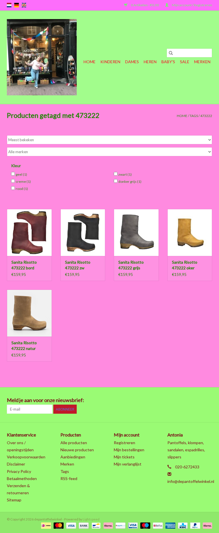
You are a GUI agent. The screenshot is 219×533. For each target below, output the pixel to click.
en (24, 5)
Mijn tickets (124, 456)
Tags (194, 116)
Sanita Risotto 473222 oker (184, 265)
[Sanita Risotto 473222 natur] (29, 313)
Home (90, 61)
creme (23, 181)
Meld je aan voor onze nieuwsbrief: (45, 400)
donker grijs (129, 181)
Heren (150, 61)
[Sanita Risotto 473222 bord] (29, 232)
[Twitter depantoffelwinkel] (157, 400)
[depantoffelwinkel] (42, 57)
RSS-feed (68, 478)
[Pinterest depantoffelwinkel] (177, 400)
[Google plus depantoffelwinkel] (167, 400)
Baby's (168, 61)
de (16, 5)
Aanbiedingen (72, 456)
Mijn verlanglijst (127, 464)
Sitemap (14, 499)
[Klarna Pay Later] (206, 525)
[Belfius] (157, 525)
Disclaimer (16, 464)
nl (9, 5)
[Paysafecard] (119, 525)
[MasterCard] (58, 525)
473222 (206, 116)
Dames (132, 61)
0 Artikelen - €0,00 (144, 5)
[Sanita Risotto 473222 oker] (189, 232)
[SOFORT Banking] (107, 525)
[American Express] (169, 525)
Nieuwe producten (77, 449)
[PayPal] (194, 525)
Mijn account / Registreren (191, 5)
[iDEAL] (45, 525)
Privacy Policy (19, 471)
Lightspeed (91, 519)
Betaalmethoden (22, 478)
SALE (184, 61)
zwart (125, 174)
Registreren (124, 442)
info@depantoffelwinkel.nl (190, 481)
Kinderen (110, 61)
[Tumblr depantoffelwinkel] (197, 400)
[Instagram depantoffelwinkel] (207, 400)
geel (21, 174)
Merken (202, 61)
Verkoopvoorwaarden (26, 456)
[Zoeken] (171, 53)
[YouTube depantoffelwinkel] (187, 400)
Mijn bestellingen (129, 449)
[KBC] (182, 525)
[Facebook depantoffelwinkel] (147, 400)
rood (22, 188)
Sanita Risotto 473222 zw (77, 265)
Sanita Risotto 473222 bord (24, 265)
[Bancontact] (95, 525)
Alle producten (73, 442)
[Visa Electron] (132, 525)
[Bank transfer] (83, 525)
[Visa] (70, 525)
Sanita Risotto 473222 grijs (131, 265)
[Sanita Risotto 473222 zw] (83, 232)
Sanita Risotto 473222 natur (24, 345)
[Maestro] (144, 525)
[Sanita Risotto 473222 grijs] (136, 232)
